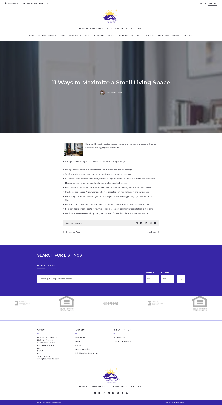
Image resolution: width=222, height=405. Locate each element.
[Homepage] (111, 17)
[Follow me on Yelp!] (123, 393)
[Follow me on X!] (118, 393)
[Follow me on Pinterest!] (113, 393)
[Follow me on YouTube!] (127, 393)
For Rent (52, 265)
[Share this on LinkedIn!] (146, 223)
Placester (180, 402)
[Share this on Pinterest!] (151, 223)
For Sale (41, 265)
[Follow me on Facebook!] (95, 393)
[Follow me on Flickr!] (99, 393)
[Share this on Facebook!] (137, 223)
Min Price (150, 273)
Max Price (165, 273)
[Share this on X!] (141, 223)
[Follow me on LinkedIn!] (109, 393)
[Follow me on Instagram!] (104, 393)
